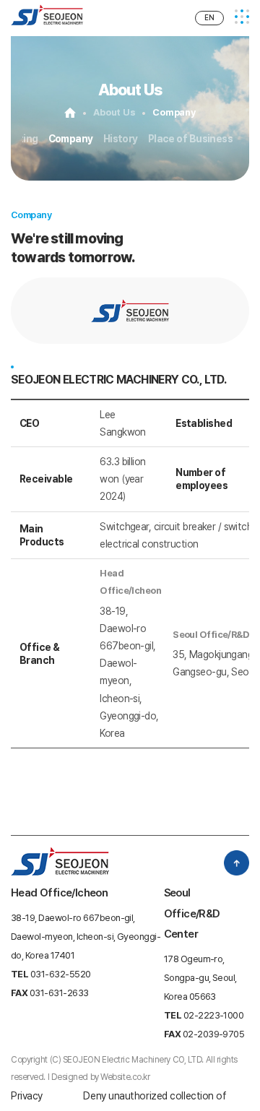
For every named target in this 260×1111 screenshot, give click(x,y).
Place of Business (190, 138)
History (120, 138)
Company (70, 138)
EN (209, 18)
